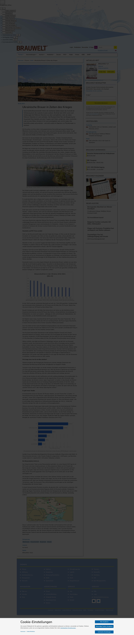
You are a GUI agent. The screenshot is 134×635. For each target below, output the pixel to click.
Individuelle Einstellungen (104, 632)
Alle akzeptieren (104, 622)
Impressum (22, 631)
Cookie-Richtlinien (31, 631)
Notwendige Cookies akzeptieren (104, 626)
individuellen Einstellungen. (68, 628)
